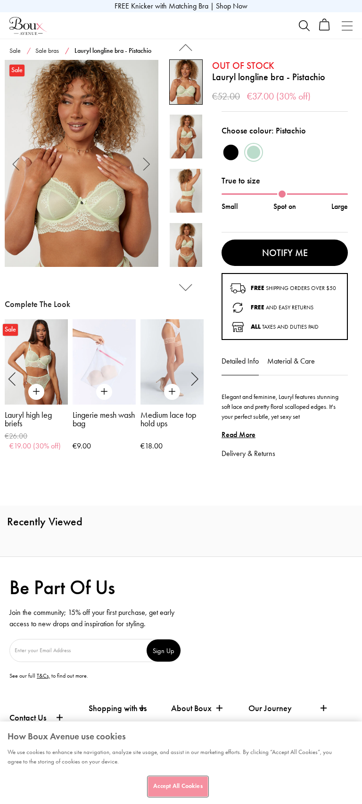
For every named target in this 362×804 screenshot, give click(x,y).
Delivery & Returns (248, 453)
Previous (16, 163)
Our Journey (270, 708)
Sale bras (47, 51)
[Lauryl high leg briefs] (36, 362)
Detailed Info (240, 360)
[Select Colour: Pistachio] (253, 152)
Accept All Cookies (177, 786)
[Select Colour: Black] (231, 152)
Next (146, 163)
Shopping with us (118, 708)
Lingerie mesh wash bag (104, 419)
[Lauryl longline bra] (81, 163)
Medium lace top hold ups (168, 419)
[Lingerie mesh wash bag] (104, 362)
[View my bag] (324, 29)
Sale (15, 51)
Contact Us (27, 718)
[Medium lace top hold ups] (172, 362)
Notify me (285, 252)
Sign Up (163, 651)
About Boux (191, 708)
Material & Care (291, 360)
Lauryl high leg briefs (28, 419)
